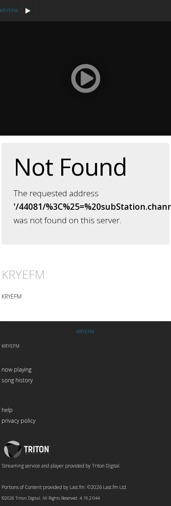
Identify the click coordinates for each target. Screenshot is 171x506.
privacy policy (18, 420)
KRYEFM (9, 10)
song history (17, 380)
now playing (16, 369)
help (7, 410)
